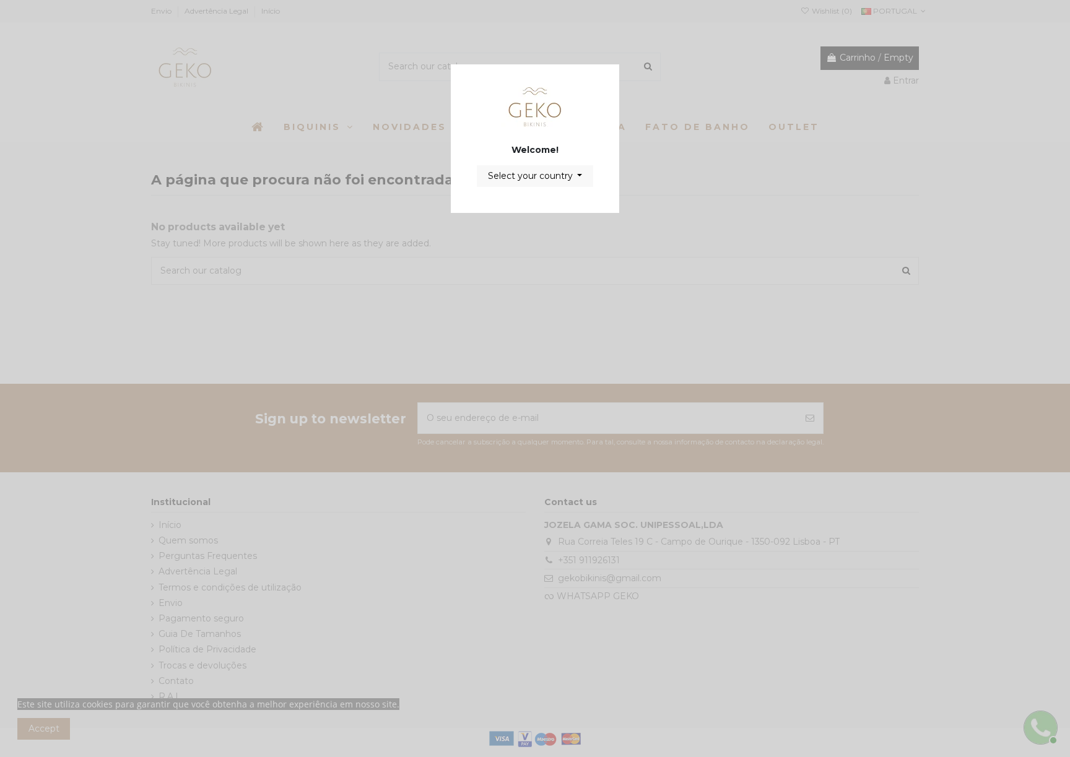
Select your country (531, 175)
